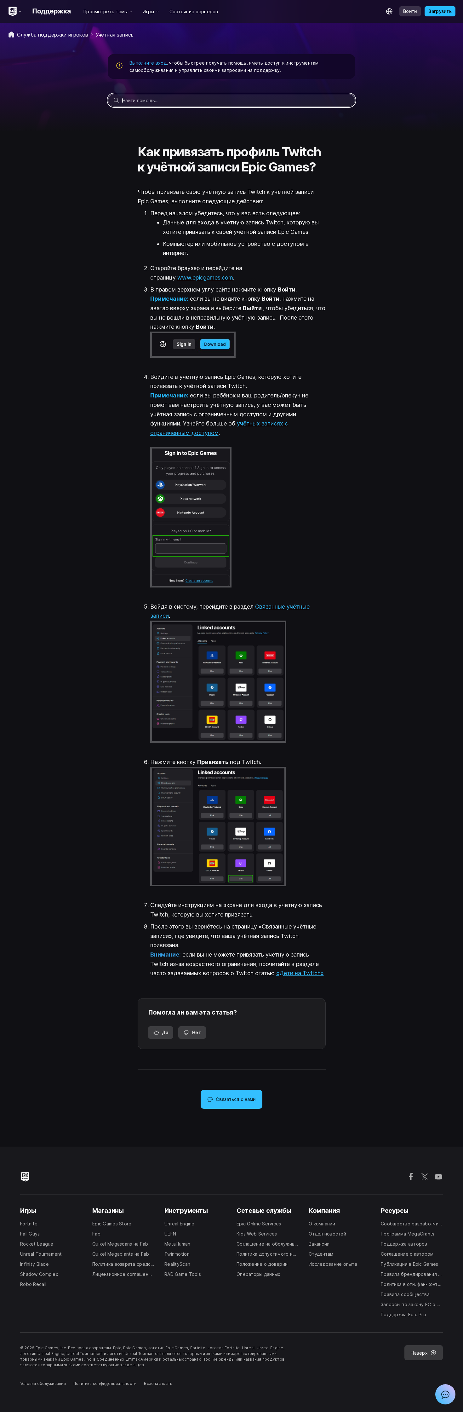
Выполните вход (148, 63)
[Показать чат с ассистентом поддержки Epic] (445, 1394)
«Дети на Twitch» (300, 973)
